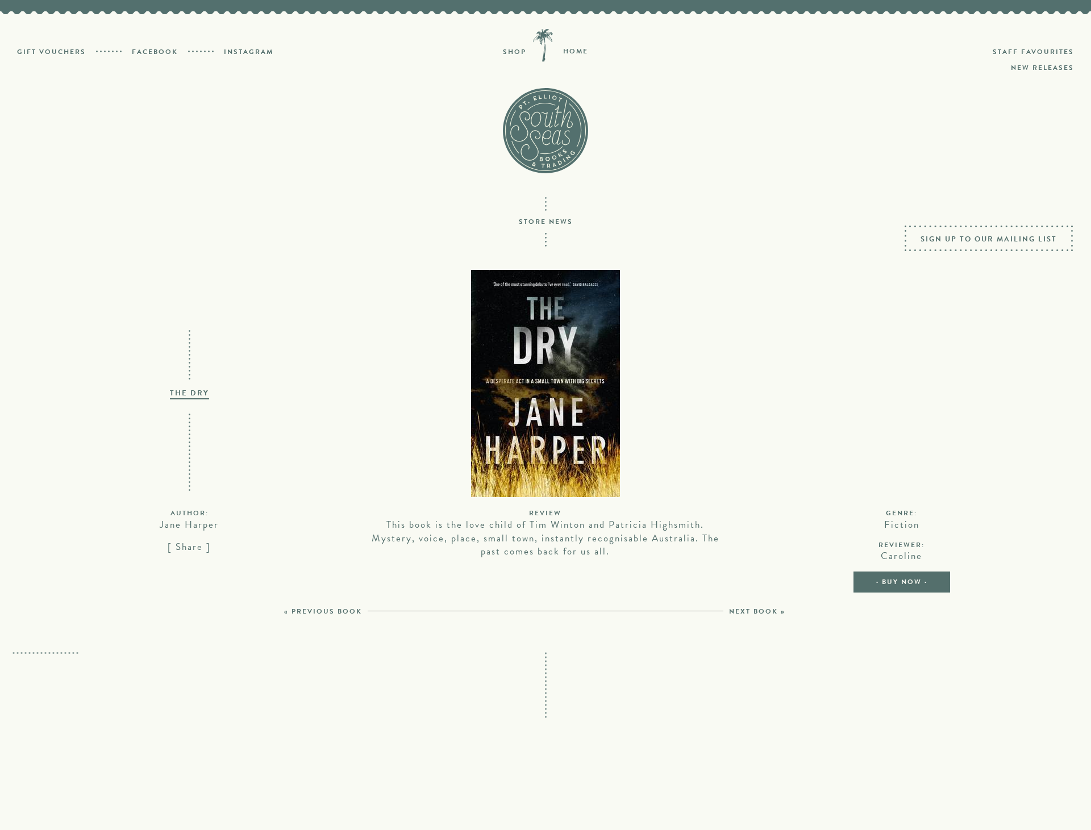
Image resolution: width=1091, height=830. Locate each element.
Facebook (155, 52)
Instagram (248, 52)
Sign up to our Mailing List (989, 239)
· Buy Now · (901, 582)
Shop (514, 52)
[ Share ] (189, 547)
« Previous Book (323, 611)
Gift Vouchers (51, 52)
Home (575, 51)
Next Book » (757, 611)
